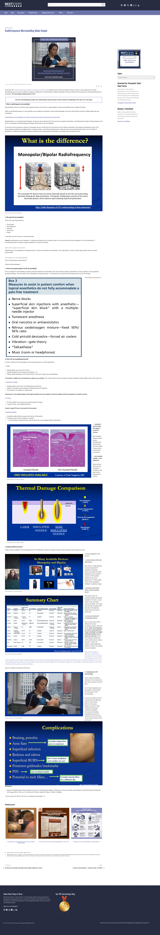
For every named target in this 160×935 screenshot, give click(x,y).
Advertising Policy (131, 922)
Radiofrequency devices (93, 854)
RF (35, 855)
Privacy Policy (117, 922)
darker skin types (12, 854)
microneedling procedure (66, 854)
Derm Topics (21, 13)
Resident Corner (33, 13)
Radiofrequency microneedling (16, 855)
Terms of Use (110, 922)
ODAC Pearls (10, 852)
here (43, 796)
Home (6, 13)
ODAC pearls (48, 855)
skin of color (65, 855)
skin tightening (29, 855)
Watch (60, 13)
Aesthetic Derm (18, 852)
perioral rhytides (28, 854)
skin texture (55, 854)
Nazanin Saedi (40, 855)
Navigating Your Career (48, 13)
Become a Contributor (124, 121)
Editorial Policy (139, 922)
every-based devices (80, 854)
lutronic (20, 854)
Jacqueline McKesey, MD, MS (23, 84)
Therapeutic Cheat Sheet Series (127, 103)
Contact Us (145, 922)
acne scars (56, 855)
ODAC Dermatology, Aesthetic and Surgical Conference (30, 90)
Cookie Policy (123, 922)
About (12, 13)
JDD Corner (70, 13)
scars (36, 372)
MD (60, 855)
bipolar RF (37, 854)
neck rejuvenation (45, 854)
